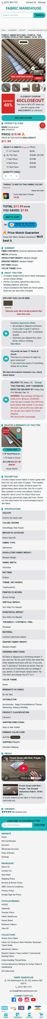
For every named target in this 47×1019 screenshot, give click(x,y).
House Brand (13, 127)
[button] (41, 60)
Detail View (12, 450)
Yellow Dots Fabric (10, 938)
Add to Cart (13, 217)
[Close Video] (33, 68)
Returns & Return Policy (12, 883)
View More (15, 344)
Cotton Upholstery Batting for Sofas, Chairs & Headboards (22, 965)
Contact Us (31, 2)
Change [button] (38, 382)
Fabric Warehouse (9, 916)
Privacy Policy (8, 890)
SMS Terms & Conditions (12, 887)
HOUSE (5, 904)
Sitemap (41, 2)
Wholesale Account (10, 849)
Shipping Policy (8, 879)
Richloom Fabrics (9, 924)
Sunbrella (6, 908)
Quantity (11, 172)
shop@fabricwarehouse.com (24, 991)
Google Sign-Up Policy (11, 894)
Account (5, 845)
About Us (6, 867)
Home (4, 837)
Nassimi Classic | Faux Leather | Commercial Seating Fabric (21, 954)
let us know (22, 366)
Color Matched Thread (24, 194)
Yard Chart (6, 875)
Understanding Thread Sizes (14, 960)
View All (5, 928)
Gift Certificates (9, 841)
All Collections (8, 971)
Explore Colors (23, 118)
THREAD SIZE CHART (37, 191)
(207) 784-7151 (11, 2)
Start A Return (8, 853)
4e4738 (6, 737)
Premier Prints (8, 912)
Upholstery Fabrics (10, 949)
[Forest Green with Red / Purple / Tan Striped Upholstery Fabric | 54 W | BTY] (23, 60)
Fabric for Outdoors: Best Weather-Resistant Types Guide (21, 943)
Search (39, 15)
